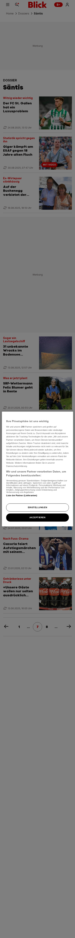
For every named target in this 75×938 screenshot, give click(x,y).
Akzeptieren (37, 517)
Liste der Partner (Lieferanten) (21, 495)
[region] (37, 469)
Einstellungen (37, 507)
